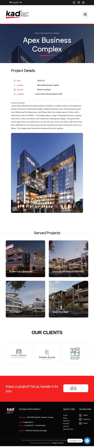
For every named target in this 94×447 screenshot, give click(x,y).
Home (37, 33)
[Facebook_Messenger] (87, 440)
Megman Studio (58, 443)
